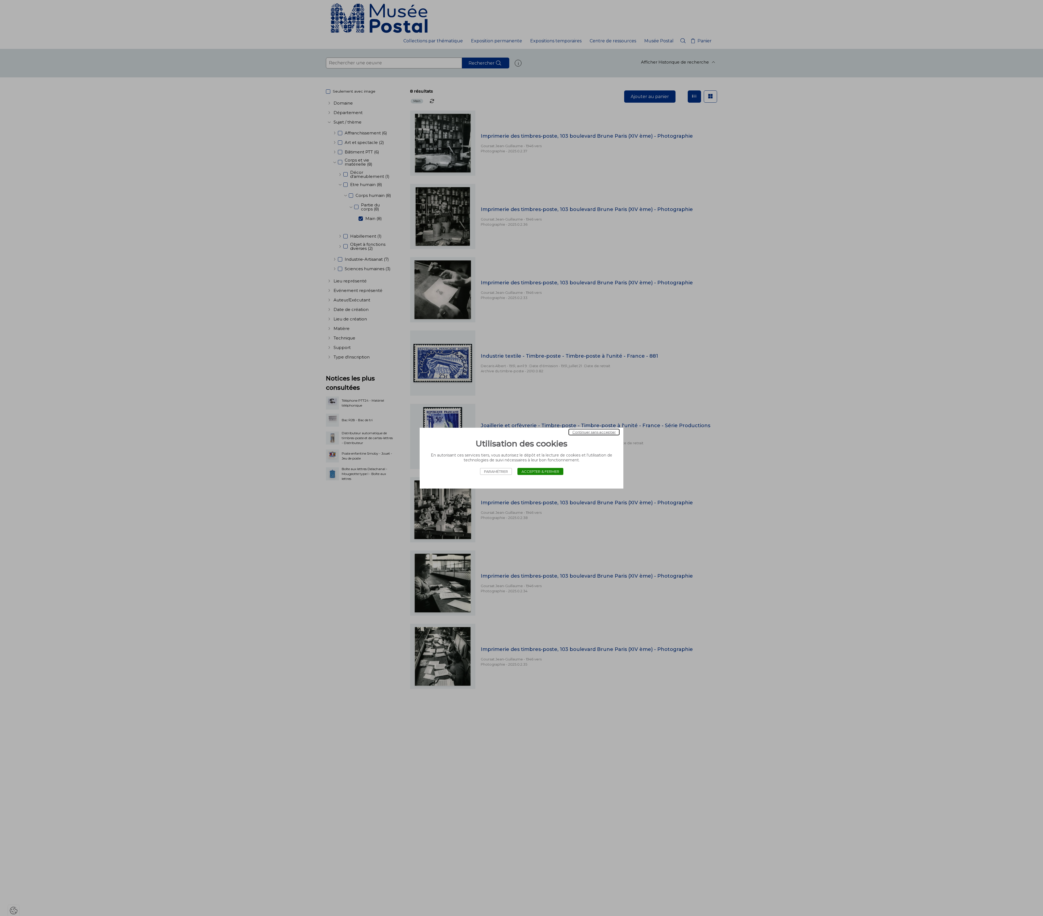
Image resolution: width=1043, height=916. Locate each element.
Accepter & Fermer (540, 471)
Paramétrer (496, 471)
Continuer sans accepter (594, 432)
